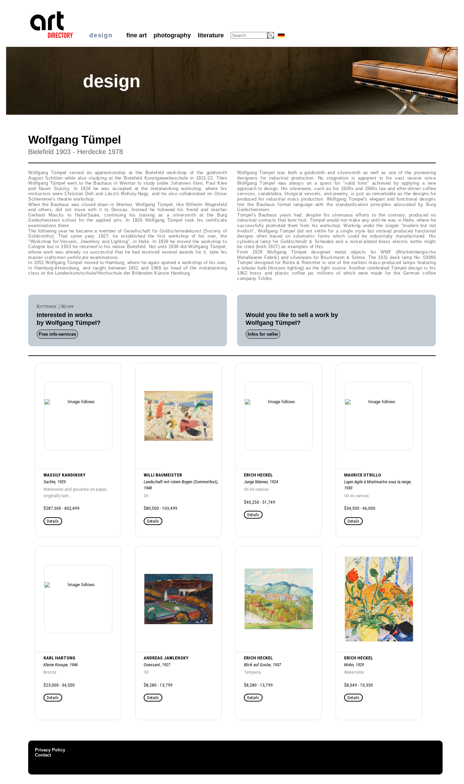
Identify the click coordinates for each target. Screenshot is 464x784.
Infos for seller (263, 334)
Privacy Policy (50, 749)
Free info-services (57, 334)
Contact (43, 755)
